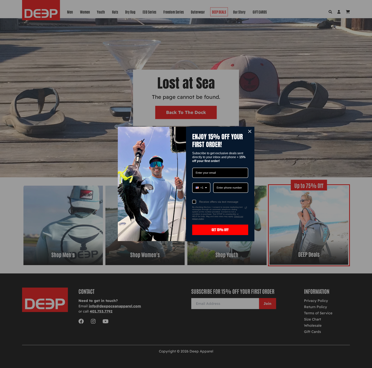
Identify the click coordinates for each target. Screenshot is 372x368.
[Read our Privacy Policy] (246, 207)
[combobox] (201, 188)
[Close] (249, 131)
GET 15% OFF (220, 229)
